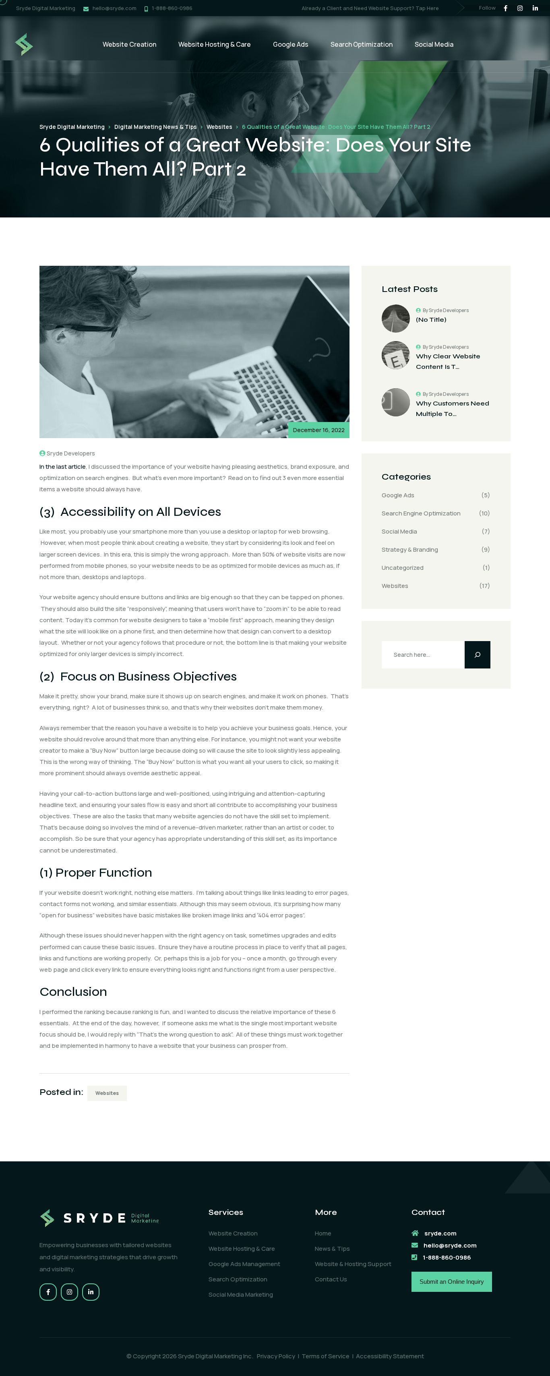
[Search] (477, 654)
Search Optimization (362, 44)
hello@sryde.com (114, 8)
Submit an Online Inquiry (452, 1281)
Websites (107, 1093)
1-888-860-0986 (172, 8)
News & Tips (332, 1248)
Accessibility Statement (390, 1356)
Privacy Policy (276, 1356)
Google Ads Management (244, 1264)
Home (323, 1233)
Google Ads (290, 44)
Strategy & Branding (410, 549)
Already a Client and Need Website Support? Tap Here (370, 8)
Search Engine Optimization (421, 513)
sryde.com (440, 1233)
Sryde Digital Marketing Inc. (215, 1356)
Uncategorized (403, 567)
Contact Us (331, 1279)
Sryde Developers (71, 453)
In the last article (62, 466)
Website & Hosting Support (353, 1264)
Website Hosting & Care (214, 44)
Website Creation (129, 44)
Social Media (434, 44)
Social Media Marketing (241, 1294)
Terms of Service (325, 1356)
